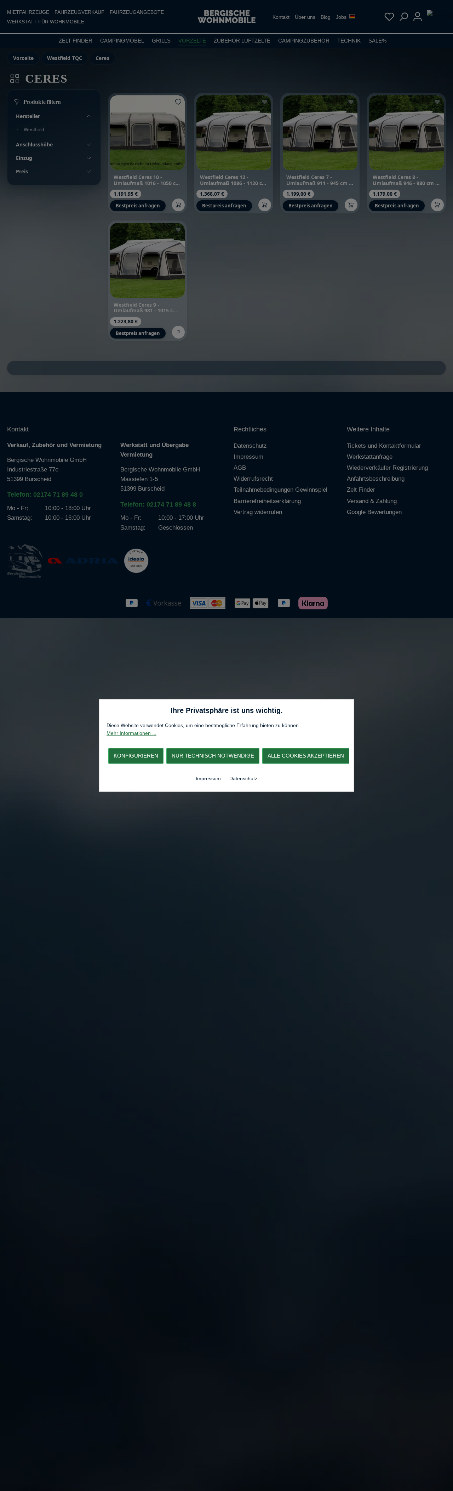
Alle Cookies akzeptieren (306, 756)
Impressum (209, 778)
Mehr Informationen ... (131, 733)
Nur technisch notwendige (213, 756)
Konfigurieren (136, 756)
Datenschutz (243, 778)
